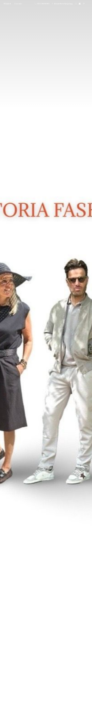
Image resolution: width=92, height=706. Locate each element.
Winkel (7, 4)
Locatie (18, 4)
